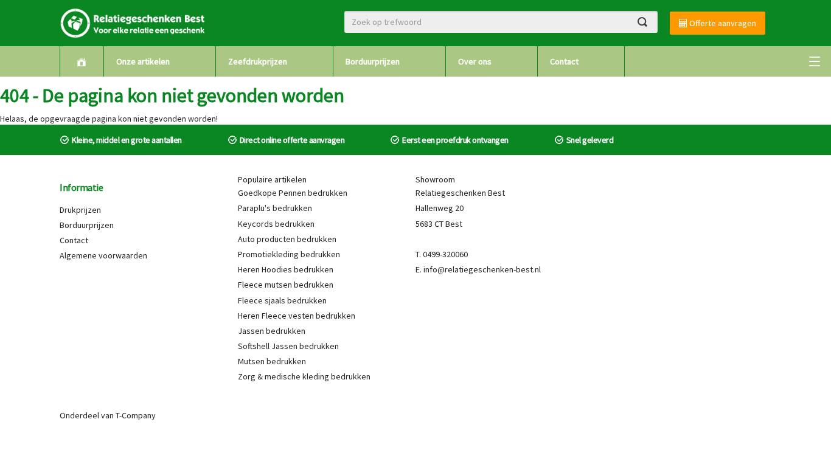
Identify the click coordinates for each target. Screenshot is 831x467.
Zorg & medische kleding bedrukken (304, 376)
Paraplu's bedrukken (275, 207)
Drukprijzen (80, 209)
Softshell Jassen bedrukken (288, 346)
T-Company (136, 415)
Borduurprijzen (373, 61)
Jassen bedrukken (271, 330)
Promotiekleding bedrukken (289, 254)
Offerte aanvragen (721, 23)
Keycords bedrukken (276, 223)
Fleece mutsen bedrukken (285, 284)
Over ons (475, 61)
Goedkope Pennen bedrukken (292, 192)
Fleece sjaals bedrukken (282, 300)
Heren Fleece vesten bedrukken (296, 315)
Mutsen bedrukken (272, 361)
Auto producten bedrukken (287, 239)
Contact (564, 61)
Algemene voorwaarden (103, 255)
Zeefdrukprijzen (257, 61)
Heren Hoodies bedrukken (285, 269)
